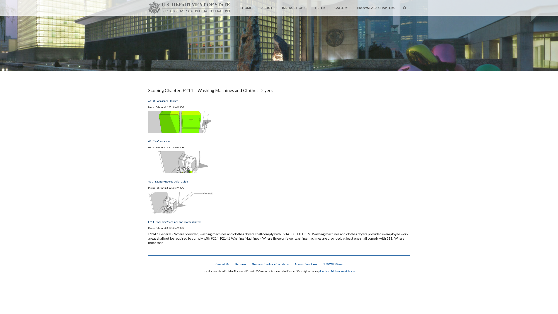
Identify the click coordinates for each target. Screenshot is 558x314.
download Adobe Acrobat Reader (337, 271)
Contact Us (222, 264)
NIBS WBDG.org (333, 264)
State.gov (240, 264)
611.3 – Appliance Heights (163, 100)
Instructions (293, 8)
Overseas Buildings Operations (270, 264)
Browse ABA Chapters (376, 8)
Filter (320, 8)
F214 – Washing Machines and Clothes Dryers (174, 221)
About (266, 8)
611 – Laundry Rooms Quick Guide (168, 181)
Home (247, 8)
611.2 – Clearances (159, 141)
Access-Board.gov (306, 264)
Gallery (341, 8)
